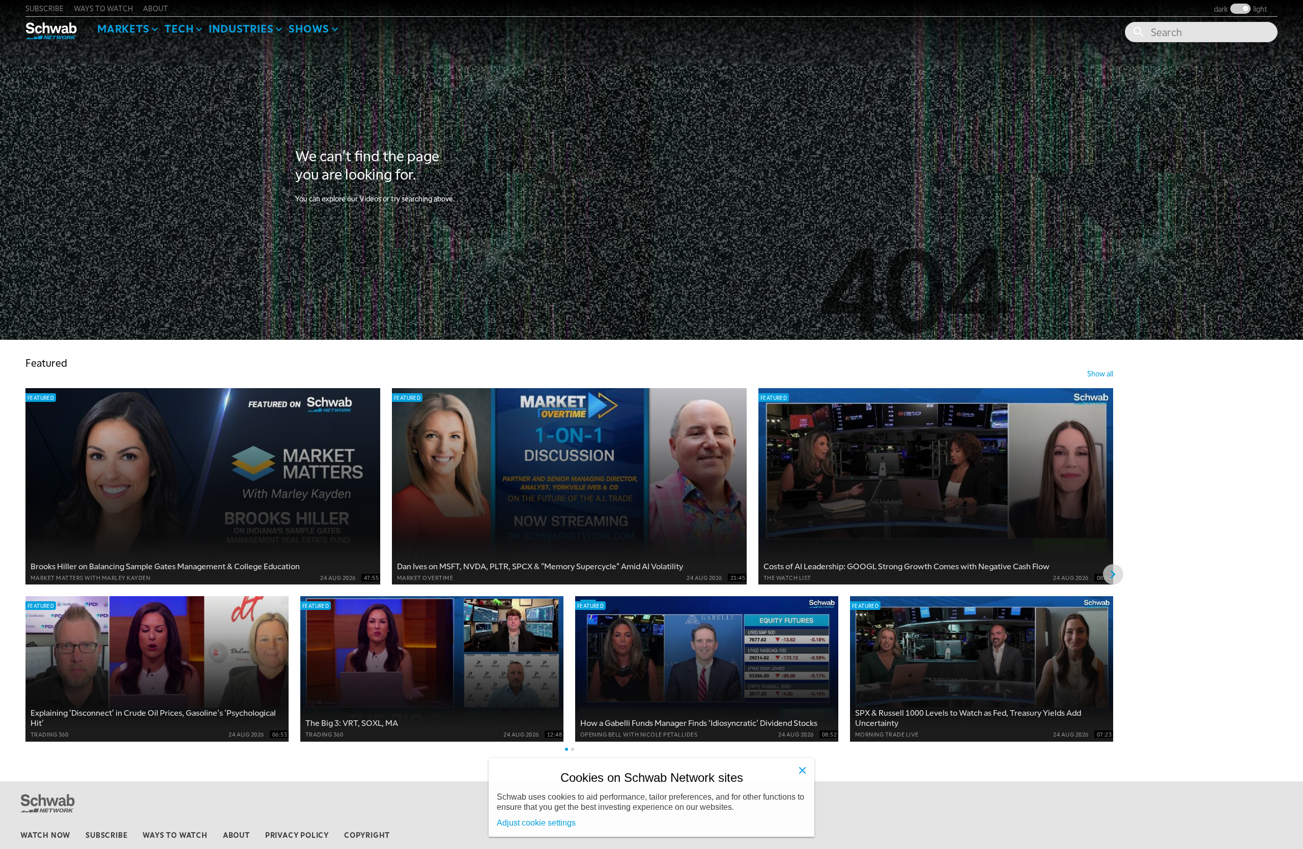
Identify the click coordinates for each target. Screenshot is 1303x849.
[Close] (802, 770)
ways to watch (103, 8)
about (155, 8)
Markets (123, 28)
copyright (367, 834)
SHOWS (309, 28)
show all (1100, 373)
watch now (45, 834)
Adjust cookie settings (536, 822)
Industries (241, 28)
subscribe (44, 8)
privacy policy (297, 834)
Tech (178, 28)
